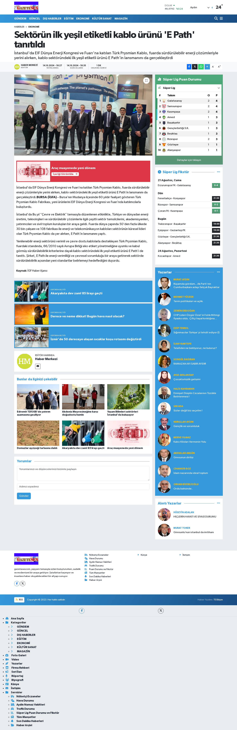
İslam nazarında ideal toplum (190, 473)
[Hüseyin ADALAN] (164, 514)
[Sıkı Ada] (164, 408)
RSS (21, 599)
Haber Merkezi (46, 359)
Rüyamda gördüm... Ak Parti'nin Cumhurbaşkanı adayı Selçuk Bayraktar (196, 286)
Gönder (24, 496)
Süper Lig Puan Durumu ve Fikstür (37, 712)
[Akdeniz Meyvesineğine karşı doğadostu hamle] (83, 396)
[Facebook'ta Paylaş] (189, 66)
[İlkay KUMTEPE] (164, 346)
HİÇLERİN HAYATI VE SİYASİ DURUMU (194, 516)
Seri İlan (16, 671)
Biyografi (17, 680)
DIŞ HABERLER (52, 18)
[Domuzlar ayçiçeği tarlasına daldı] (38, 433)
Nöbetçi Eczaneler (99, 555)
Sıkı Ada (178, 406)
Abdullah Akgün (184, 453)
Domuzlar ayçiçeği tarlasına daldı (37, 448)
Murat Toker (181, 528)
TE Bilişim (218, 599)
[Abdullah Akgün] (164, 455)
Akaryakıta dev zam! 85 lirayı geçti (83, 448)
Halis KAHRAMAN (183, 389)
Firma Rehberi (20, 667)
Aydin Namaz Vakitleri (100, 562)
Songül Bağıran (184, 359)
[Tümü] (218, 272)
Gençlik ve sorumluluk (186, 426)
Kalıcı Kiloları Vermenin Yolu (189, 442)
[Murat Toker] (164, 530)
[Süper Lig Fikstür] (218, 172)
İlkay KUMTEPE (182, 344)
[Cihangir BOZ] (164, 470)
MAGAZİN (121, 18)
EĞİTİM (69, 18)
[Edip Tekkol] (164, 330)
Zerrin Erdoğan (184, 311)
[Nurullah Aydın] (164, 424)
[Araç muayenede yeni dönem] (128, 433)
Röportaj (17, 676)
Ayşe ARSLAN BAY (183, 375)
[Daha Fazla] (207, 66)
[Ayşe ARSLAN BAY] (164, 377)
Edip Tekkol (181, 328)
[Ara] (216, 18)
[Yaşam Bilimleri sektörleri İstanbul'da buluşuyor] (128, 396)
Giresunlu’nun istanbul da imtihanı (193, 532)
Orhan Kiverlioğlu (185, 484)
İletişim (186, 555)
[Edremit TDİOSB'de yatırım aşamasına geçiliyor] (38, 396)
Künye (144, 555)
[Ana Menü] (220, 18)
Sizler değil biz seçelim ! (187, 410)
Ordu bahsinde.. (183, 488)
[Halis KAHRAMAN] (164, 392)
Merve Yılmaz (182, 437)
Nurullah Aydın (183, 422)
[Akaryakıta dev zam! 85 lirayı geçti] (83, 433)
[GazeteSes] (26, 7)
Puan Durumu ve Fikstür (101, 569)
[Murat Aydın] (164, 283)
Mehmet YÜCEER (183, 297)
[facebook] (81, 611)
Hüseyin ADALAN (183, 512)
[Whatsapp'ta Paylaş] (201, 66)
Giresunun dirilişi (183, 457)
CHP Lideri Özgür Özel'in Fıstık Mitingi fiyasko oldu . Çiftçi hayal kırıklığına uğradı (196, 317)
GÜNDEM (20, 18)
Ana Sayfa (17, 618)
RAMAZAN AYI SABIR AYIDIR (189, 363)
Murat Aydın (181, 279)
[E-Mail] (37, 366)
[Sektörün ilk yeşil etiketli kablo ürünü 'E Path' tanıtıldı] (83, 115)
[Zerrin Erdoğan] (164, 314)
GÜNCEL (34, 18)
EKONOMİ (82, 18)
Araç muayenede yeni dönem (125, 448)
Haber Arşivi (95, 580)
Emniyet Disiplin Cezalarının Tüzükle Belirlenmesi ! (194, 395)
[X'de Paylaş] (195, 66)
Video (15, 659)
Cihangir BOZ (182, 469)
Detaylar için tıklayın (189, 160)
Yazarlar (16, 663)
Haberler (19, 27)
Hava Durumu (96, 558)
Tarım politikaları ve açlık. (188, 301)
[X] (22, 583)
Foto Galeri (18, 655)
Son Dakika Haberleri (100, 576)
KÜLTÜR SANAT (102, 18)
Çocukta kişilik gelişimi (186, 379)
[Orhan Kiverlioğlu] (164, 486)
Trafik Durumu (96, 565)
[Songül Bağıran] (164, 361)
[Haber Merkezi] (24, 361)
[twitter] (161, 611)
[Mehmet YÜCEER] (164, 299)
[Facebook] (17, 583)
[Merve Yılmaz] (164, 439)
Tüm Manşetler (97, 573)
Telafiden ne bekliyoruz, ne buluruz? (195, 348)
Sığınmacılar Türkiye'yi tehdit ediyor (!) (196, 332)
